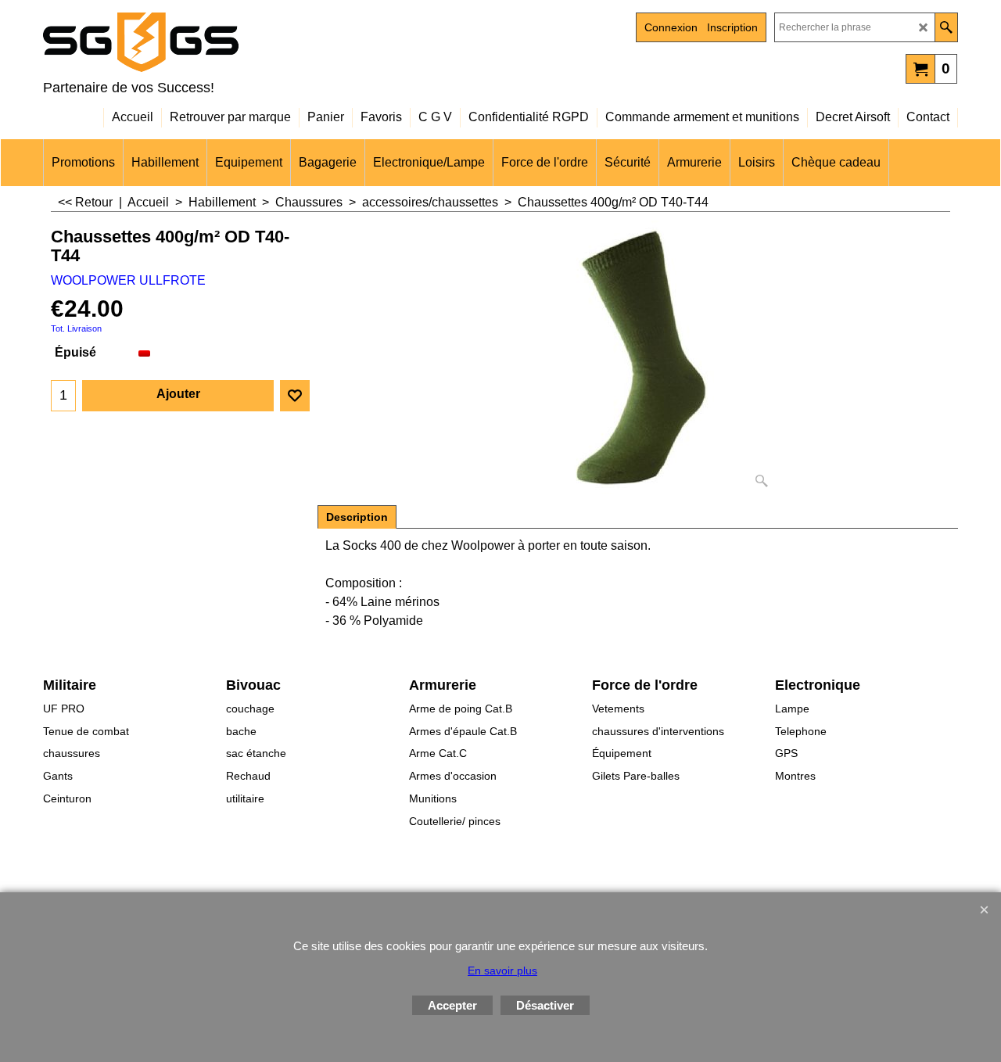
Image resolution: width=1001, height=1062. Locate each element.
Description (357, 517)
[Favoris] (295, 396)
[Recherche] (946, 27)
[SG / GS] (180, 42)
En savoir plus (502, 970)
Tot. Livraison (76, 328)
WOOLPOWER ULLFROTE (128, 280)
